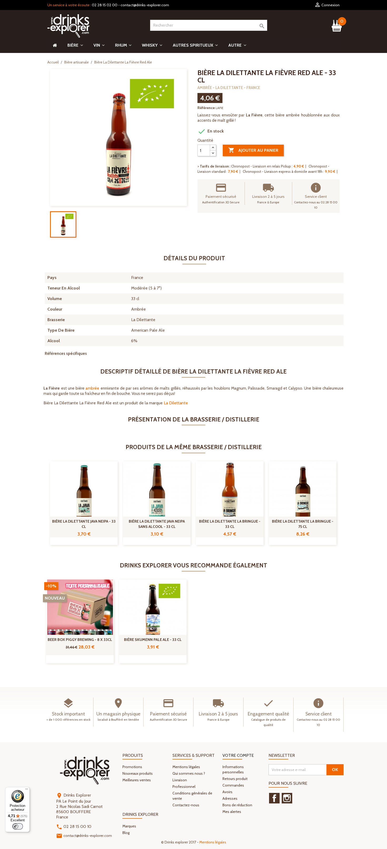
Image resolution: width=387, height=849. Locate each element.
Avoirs (227, 791)
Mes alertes (231, 811)
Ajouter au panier (253, 150)
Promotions (132, 766)
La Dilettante (176, 402)
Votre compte (238, 755)
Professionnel (183, 786)
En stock (210, 131)
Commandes (233, 785)
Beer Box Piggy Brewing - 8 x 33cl (80, 639)
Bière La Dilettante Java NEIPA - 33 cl (84, 524)
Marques (129, 826)
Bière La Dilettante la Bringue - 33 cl (229, 524)
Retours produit (234, 778)
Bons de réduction (237, 805)
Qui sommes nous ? (188, 773)
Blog (126, 832)
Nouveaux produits (137, 773)
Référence (206, 107)
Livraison (179, 780)
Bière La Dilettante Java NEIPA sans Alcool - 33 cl (157, 524)
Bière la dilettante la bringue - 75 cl (302, 524)
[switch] (17, 826)
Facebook (274, 798)
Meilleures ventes (136, 780)
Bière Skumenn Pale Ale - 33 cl (153, 639)
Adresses (229, 798)
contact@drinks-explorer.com (145, 5)
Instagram (287, 798)
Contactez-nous (185, 805)
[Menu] (26, 790)
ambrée (92, 388)
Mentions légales (186, 766)
